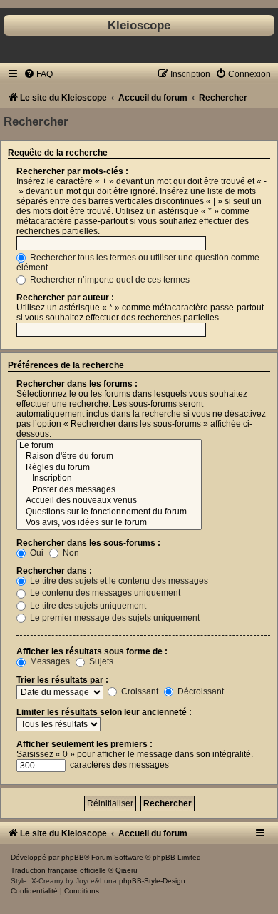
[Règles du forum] (109, 468)
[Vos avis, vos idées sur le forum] (109, 523)
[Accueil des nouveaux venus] (109, 501)
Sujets (100, 661)
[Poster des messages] (109, 490)
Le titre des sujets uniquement (87, 606)
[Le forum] (109, 446)
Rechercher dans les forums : (77, 384)
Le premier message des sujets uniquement (114, 618)
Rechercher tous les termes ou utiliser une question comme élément (137, 263)
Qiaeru (126, 870)
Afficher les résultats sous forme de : (92, 651)
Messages (49, 661)
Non (70, 553)
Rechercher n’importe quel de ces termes (109, 280)
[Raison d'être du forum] (109, 456)
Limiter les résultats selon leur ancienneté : (104, 712)
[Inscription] (109, 478)
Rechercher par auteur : (65, 298)
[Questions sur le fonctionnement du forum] (109, 512)
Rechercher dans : (54, 571)
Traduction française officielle (58, 870)
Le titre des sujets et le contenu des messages (118, 581)
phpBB (72, 857)
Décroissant (199, 691)
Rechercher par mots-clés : (72, 171)
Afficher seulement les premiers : (84, 744)
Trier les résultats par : (62, 680)
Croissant (138, 691)
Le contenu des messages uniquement (104, 593)
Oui (35, 553)
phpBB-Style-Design (152, 881)
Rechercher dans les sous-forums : (88, 543)
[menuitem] (38, 74)
